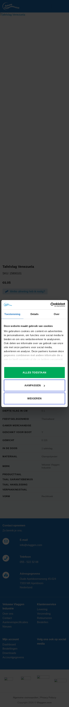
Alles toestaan (34, 372)
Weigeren (34, 398)
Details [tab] (34, 313)
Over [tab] (56, 313)
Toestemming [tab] (12, 313)
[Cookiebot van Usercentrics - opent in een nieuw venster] (50, 305)
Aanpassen (32, 385)
